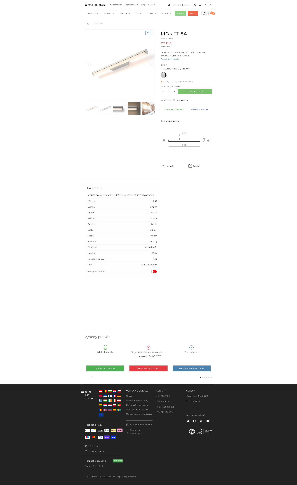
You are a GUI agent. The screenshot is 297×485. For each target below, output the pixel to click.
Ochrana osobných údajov (139, 414)
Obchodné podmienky (137, 400)
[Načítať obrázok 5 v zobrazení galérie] (148, 108)
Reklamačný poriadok (137, 405)
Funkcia (165, 13)
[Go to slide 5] (208, 377)
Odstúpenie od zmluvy (137, 409)
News (179, 13)
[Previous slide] (88, 64)
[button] (168, 4)
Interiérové (91, 13)
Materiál (150, 13)
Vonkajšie (107, 13)
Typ (137, 13)
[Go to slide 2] (202, 377)
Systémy (123, 13)
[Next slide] (151, 64)
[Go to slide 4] (206, 377)
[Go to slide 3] (204, 377)
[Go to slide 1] (200, 377)
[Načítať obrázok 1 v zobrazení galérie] (91, 108)
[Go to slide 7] (211, 377)
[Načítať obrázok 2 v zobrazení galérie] (105, 108)
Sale (191, 13)
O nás (129, 396)
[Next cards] (92, 377)
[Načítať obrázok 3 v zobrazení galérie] (119, 108)
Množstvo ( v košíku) (171, 86)
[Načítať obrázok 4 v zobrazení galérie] (134, 108)
